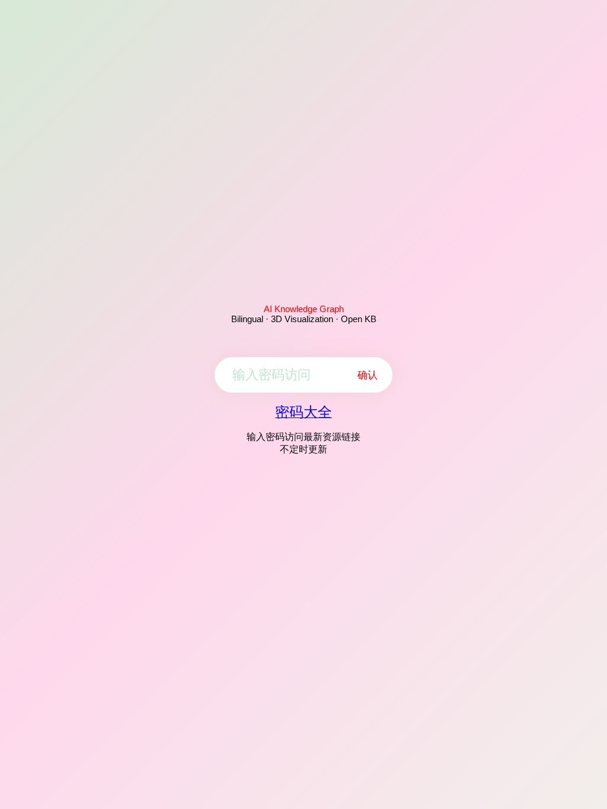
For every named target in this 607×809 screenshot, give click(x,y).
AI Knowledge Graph (304, 309)
